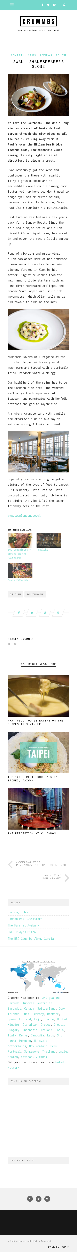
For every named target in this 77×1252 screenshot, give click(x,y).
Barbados (14, 1008)
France (49, 1019)
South (61, 55)
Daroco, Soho (18, 912)
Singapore (31, 1051)
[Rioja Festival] (20, 570)
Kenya (23, 1035)
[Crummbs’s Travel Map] (38, 992)
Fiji (37, 1019)
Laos (50, 1035)
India (59, 1030)
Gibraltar (30, 1024)
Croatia (59, 1024)
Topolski (42, 549)
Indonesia (30, 1030)
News (32, 55)
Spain (12, 1019)
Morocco (25, 1040)
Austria (28, 1003)
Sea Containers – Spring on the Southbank (19, 553)
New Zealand (38, 1046)
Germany (38, 1014)
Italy (12, 1035)
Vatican (26, 1057)
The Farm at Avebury (23, 925)
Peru (54, 1046)
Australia (44, 1003)
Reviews (45, 55)
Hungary (13, 1030)
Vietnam (41, 1057)
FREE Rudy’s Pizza (22, 932)
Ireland (46, 1030)
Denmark (53, 1014)
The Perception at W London (32, 833)
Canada (29, 1008)
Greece (46, 1024)
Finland (25, 1019)
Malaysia (40, 1040)
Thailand (48, 1051)
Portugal (14, 1051)
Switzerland (46, 1008)
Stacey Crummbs (21, 638)
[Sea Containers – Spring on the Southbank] (20, 540)
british (15, 594)
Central (17, 55)
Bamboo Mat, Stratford (25, 919)
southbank (35, 594)
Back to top (57, 1246)
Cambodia (37, 1035)
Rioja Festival (18, 579)
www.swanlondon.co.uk (24, 515)
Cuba (26, 1014)
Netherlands (17, 1046)
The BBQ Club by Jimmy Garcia (31, 938)
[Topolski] (49, 540)
